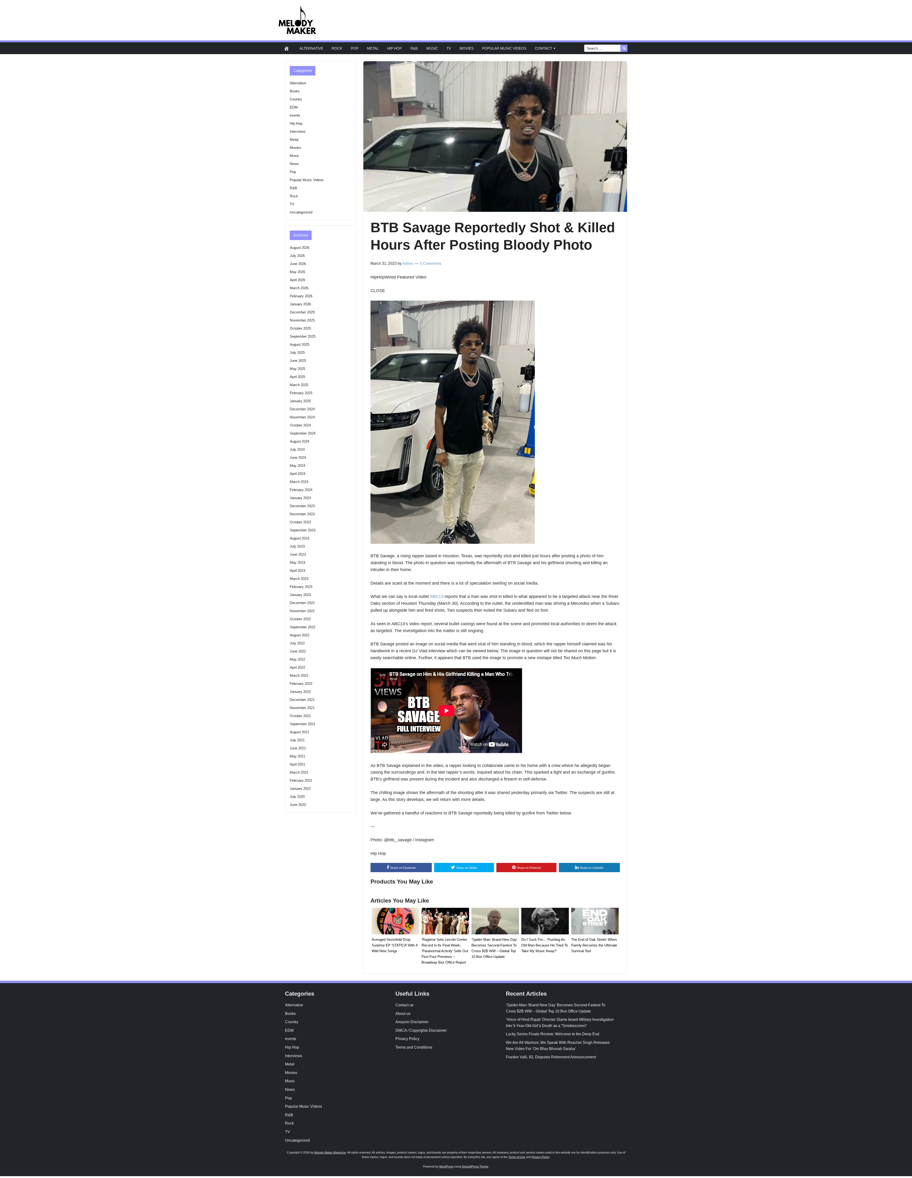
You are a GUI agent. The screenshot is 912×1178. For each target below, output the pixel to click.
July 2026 (297, 256)
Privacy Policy (407, 1039)
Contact (543, 48)
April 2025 (297, 377)
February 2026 (301, 296)
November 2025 (302, 320)
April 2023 (297, 570)
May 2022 (297, 659)
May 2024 (297, 466)
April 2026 (297, 280)
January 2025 (300, 401)
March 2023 (299, 579)
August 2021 (299, 732)
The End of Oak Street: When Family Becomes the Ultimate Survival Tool (594, 945)
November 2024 (302, 417)
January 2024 (300, 498)
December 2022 (302, 603)
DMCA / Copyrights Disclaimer (421, 1030)
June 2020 (298, 805)
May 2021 (297, 756)
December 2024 (302, 409)
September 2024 (302, 433)
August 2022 (299, 635)
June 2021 (298, 748)
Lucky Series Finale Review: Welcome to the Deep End (552, 1034)
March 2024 (299, 482)
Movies (467, 48)
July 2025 (297, 352)
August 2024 (299, 441)
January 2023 (300, 595)
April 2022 (297, 667)
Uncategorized (301, 212)
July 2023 (297, 546)
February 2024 (301, 490)
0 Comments (430, 263)
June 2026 (298, 264)
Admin (407, 263)
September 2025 (302, 336)
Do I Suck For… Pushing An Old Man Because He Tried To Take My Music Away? (544, 945)
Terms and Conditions (413, 1047)
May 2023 (297, 562)
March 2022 (299, 675)
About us (402, 1014)
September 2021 (302, 724)
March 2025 (299, 385)
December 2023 (302, 506)
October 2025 (300, 328)
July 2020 (297, 797)
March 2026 (299, 288)
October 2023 (300, 522)
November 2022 (302, 611)
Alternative (311, 48)
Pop (354, 48)
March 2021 (299, 772)
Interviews (298, 131)
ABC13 (436, 596)
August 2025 (299, 344)
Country (296, 99)
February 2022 (301, 683)
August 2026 (299, 248)
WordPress (446, 1166)
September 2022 (302, 627)
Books (295, 91)
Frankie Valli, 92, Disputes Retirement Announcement (551, 1057)
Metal (373, 48)
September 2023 (302, 530)
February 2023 (301, 587)
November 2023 (302, 514)
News (294, 164)
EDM (294, 107)
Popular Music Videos (504, 48)
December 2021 (302, 700)
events (295, 115)
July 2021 (297, 740)
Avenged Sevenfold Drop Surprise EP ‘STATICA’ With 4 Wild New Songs (395, 945)
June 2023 (298, 554)
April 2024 (297, 474)
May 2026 (297, 272)
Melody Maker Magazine (330, 1152)
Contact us (404, 1005)
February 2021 (301, 780)
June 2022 (298, 651)
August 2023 (299, 538)
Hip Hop (394, 48)
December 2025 (302, 312)
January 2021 (300, 788)
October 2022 (300, 619)
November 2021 (302, 708)
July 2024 (297, 449)
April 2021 (297, 764)
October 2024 (300, 425)
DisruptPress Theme (475, 1166)
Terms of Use (516, 1157)
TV (448, 48)
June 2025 (298, 361)
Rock (337, 48)
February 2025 (301, 393)
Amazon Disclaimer (411, 1022)
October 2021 (300, 716)
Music (432, 48)
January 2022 (300, 692)
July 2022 (297, 643)
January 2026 (300, 304)
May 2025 (297, 369)
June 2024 (298, 457)
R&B (414, 48)
